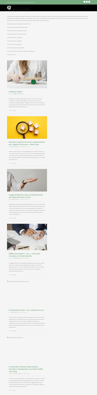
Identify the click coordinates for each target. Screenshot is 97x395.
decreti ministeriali (25, 258)
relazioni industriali (23, 312)
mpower (11, 93)
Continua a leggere (12, 110)
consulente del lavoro (23, 146)
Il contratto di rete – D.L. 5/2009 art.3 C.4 (26, 310)
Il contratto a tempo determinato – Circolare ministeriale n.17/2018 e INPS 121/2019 (26, 369)
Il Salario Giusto (15, 92)
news (23, 93)
